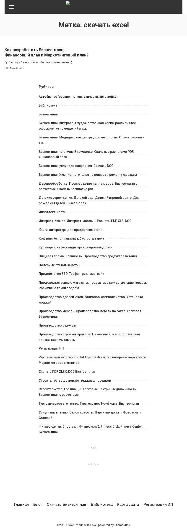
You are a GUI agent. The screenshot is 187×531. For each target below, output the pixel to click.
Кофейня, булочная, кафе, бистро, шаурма (71, 238)
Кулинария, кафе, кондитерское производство (75, 247)
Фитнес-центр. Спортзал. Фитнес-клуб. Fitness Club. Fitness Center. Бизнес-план (91, 429)
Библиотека (48, 105)
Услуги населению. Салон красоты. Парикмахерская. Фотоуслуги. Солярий (91, 415)
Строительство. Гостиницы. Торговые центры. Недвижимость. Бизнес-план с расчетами (88, 391)
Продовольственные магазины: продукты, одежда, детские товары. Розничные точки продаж (93, 285)
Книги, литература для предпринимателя (70, 230)
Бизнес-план (49, 114)
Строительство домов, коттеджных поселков (75, 380)
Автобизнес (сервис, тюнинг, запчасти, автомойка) (78, 96)
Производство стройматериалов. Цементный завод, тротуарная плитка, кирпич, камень (89, 337)
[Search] (175, 7)
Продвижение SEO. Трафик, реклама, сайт (71, 274)
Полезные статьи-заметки (59, 265)
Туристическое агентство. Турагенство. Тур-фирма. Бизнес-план (89, 403)
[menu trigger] (13, 7)
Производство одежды (57, 325)
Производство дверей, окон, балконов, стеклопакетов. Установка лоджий (91, 299)
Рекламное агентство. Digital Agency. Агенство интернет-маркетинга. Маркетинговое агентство (93, 360)
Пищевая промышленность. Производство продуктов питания (88, 256)
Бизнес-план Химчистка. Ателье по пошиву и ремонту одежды (88, 174)
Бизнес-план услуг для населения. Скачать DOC (76, 166)
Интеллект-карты (52, 212)
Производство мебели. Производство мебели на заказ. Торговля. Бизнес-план (90, 313)
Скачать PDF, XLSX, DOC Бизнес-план (67, 371)
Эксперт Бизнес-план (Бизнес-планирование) (40, 62)
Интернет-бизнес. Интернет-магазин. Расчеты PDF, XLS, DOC (85, 221)
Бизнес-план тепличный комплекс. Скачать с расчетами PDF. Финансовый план (86, 154)
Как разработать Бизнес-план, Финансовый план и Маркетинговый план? (46, 52)
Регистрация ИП (51, 348)
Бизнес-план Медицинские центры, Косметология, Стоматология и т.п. (91, 140)
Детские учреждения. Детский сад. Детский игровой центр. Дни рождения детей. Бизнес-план (89, 200)
